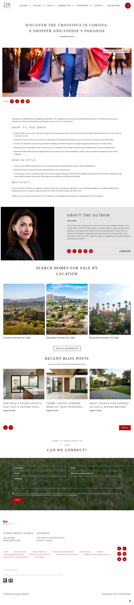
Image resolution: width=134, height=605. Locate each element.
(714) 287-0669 (113, 6)
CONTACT (99, 552)
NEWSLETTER (64, 6)
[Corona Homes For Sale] (24, 309)
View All (124, 428)
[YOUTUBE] (91, 251)
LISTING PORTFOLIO (39, 552)
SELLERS (37, 6)
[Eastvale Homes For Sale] (67, 309)
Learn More (125, 251)
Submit (17, 500)
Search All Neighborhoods (67, 348)
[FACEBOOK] (80, 251)
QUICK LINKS (39, 557)
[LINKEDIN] (69, 251)
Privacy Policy (73, 495)
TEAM (49, 6)
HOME (5, 552)
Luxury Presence (21, 594)
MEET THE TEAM (20, 552)
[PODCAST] (85, 251)
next (11, 427)
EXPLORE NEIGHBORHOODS (63, 552)
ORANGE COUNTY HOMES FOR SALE (97, 554)
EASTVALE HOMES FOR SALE (39, 554)
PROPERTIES (82, 6)
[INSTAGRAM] (74, 251)
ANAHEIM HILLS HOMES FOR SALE (16, 557)
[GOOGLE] (124, 559)
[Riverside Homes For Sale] (110, 309)
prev (5, 427)
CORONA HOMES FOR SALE (13, 554)
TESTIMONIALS (85, 552)
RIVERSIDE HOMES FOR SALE (67, 554)
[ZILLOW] (119, 559)
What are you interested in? (82, 473)
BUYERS (23, 6)
